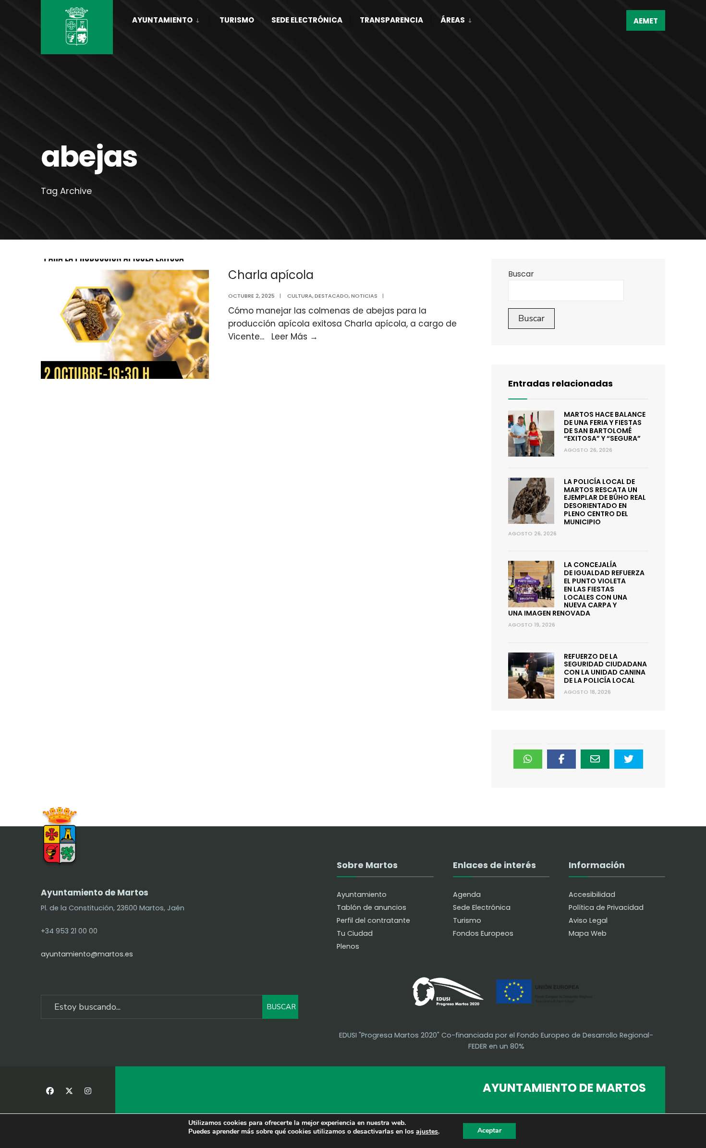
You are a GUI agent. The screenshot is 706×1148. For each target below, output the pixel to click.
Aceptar (489, 1130)
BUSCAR (281, 1007)
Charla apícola (271, 275)
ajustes (427, 1132)
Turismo (236, 20)
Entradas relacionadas (560, 383)
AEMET (645, 21)
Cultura (299, 296)
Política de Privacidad (606, 907)
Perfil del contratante (373, 920)
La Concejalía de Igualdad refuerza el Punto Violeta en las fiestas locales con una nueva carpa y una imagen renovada (576, 589)
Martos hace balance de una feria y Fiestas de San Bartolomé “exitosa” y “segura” (604, 426)
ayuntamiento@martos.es (87, 954)
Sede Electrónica (306, 20)
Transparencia (391, 20)
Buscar (521, 273)
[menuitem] (170, 18)
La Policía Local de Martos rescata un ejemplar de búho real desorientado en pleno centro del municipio (605, 502)
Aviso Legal (588, 920)
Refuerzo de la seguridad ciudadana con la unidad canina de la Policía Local (605, 668)
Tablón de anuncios (371, 907)
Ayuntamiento (162, 20)
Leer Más (294, 336)
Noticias (364, 296)
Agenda (467, 894)
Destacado (332, 296)
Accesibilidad (592, 894)
